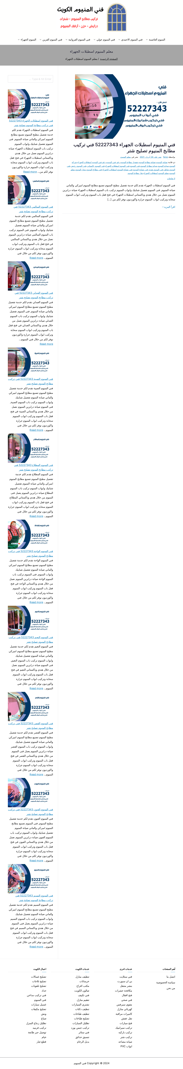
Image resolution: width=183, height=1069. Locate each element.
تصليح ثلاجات (39, 981)
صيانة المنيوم (163, 166)
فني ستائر (84, 1032)
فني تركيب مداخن (36, 995)
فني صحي (126, 999)
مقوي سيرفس (124, 1004)
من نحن (171, 988)
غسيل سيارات (38, 1004)
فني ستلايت (126, 976)
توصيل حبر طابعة (37, 1032)
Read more (30, 171)
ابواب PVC (126, 1046)
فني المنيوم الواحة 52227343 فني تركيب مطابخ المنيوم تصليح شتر (30, 553)
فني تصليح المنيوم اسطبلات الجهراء (117, 169)
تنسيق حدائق (82, 1037)
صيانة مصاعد (125, 1041)
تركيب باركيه (125, 1032)
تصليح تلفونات (38, 985)
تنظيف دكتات (82, 1009)
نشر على (150, 157)
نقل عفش (126, 1018)
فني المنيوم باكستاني (95, 166)
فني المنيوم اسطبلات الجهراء (117, 166)
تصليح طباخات (81, 1018)
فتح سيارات (126, 1023)
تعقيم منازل (83, 999)
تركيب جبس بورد (80, 1027)
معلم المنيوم (125, 157)
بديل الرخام (83, 1041)
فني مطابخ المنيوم (94, 169)
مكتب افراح (82, 985)
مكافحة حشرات (123, 990)
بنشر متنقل (126, 985)
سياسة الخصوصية (165, 982)
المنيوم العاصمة (157, 39)
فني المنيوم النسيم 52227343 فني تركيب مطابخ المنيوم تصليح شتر (34, 898)
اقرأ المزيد (169, 206)
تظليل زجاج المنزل (36, 1023)
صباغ (43, 1018)
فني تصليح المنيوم (140, 169)
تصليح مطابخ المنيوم (147, 162)
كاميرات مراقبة (124, 1013)
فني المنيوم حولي (106, 39)
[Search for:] (30, 79)
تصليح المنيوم (161, 162)
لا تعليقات (171, 178)
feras (165, 157)
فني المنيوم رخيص (78, 166)
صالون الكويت (81, 990)
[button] (147, 39)
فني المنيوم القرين (52, 39)
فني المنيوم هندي (156, 169)
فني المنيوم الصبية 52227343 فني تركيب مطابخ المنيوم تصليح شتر (30, 381)
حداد (44, 990)
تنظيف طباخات (81, 1013)
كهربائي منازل (124, 1009)
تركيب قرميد (39, 1027)
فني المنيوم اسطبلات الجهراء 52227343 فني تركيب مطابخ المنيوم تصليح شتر (31, 123)
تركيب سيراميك (123, 1027)
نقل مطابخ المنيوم (135, 173)
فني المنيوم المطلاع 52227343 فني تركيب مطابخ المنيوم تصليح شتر (33, 467)
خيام (44, 1037)
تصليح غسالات (38, 976)
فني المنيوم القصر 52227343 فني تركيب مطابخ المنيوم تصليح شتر (30, 725)
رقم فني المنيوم (113, 162)
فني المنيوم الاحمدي (131, 39)
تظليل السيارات (80, 1023)
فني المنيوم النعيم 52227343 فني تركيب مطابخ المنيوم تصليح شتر (31, 639)
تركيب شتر (126, 1037)
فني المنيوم (135, 166)
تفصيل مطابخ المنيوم (129, 162)
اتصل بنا (171, 976)
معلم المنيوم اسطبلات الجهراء (156, 173)
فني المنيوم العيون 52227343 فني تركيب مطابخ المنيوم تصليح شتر (30, 812)
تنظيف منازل (82, 976)
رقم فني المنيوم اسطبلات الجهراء (91, 162)
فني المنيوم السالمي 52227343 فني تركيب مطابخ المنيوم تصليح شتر (33, 209)
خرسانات (84, 981)
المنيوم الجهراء (28, 39)
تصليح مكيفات (38, 1009)
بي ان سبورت (124, 981)
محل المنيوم (80, 169)
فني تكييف (83, 995)
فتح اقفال (127, 995)
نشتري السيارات (80, 1004)
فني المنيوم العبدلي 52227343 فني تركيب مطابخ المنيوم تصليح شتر (34, 295)
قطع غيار (41, 1041)
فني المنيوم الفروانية (79, 39)
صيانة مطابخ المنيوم (148, 166)
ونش (43, 1013)
